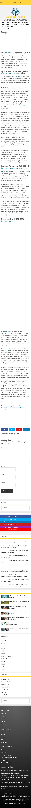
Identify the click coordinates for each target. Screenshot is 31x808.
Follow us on (10, 516)
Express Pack (6, 331)
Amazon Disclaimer (6, 755)
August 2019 (4, 689)
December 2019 (5, 679)
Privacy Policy (4, 760)
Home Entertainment (6, 656)
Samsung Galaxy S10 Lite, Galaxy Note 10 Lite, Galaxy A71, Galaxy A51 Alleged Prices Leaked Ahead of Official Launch (15, 777)
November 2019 (5, 682)
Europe (3, 648)
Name (3, 466)
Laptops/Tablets (5, 658)
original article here (20, 407)
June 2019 (4, 694)
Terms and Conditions (7, 763)
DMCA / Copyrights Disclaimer (9, 757)
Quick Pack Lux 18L (17, 76)
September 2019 (5, 687)
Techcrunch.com (5, 407)
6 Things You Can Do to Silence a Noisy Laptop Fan (14, 770)
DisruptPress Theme (21, 803)
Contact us (4, 749)
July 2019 (3, 692)
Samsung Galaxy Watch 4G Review (10, 773)
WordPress (12, 803)
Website (3, 482)
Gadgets (4, 32)
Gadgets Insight (17, 2)
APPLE (3, 643)
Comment (4, 447)
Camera (3, 645)
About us (3, 752)
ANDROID (3, 640)
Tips (2, 666)
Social (3, 664)
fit (24, 105)
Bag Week (7, 52)
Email (3, 474)
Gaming (3, 653)
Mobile (3, 661)
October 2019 (5, 684)
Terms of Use (18, 800)
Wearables (4, 669)
